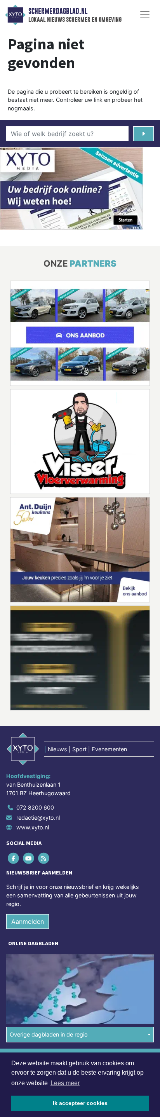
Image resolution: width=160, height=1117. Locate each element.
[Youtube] (29, 858)
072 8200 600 (35, 807)
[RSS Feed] (44, 858)
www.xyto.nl (32, 827)
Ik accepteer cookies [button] (80, 1103)
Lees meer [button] (65, 1083)
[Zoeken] (143, 133)
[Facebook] (13, 858)
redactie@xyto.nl (38, 817)
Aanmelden (27, 921)
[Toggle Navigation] (145, 15)
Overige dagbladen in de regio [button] (49, 1034)
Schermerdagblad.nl (57, 11)
